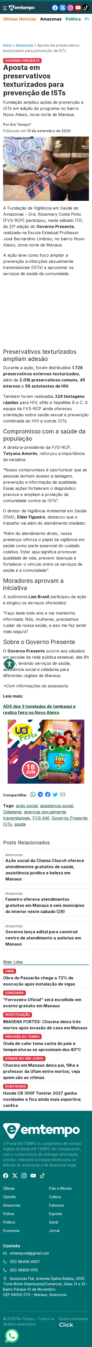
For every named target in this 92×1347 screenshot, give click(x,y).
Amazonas (51, 19)
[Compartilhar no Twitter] (55, 794)
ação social (27, 805)
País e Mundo (60, 1188)
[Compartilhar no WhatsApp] (33, 794)
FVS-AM (40, 818)
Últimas (9, 1188)
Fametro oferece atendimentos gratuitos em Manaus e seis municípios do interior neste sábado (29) (44, 905)
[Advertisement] (46, 32)
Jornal (54, 1230)
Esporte (55, 1213)
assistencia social (56, 805)
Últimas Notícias (19, 19)
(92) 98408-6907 (24, 1261)
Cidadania (12, 811)
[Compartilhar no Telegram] (40, 794)
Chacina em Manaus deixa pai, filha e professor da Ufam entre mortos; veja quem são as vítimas (41, 1071)
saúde (20, 824)
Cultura (55, 1197)
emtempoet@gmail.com (29, 1253)
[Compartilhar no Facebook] (47, 794)
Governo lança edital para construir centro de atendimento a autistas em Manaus (43, 938)
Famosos (56, 1205)
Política (73, 19)
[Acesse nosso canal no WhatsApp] (11, 1335)
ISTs (7, 824)
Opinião (9, 1197)
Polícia (8, 1213)
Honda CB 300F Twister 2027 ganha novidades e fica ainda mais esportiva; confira (42, 1099)
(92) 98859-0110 (23, 1270)
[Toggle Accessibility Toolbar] (9, 664)
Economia (11, 1230)
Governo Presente (69, 818)
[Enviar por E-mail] (62, 794)
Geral (53, 1222)
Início (7, 45)
